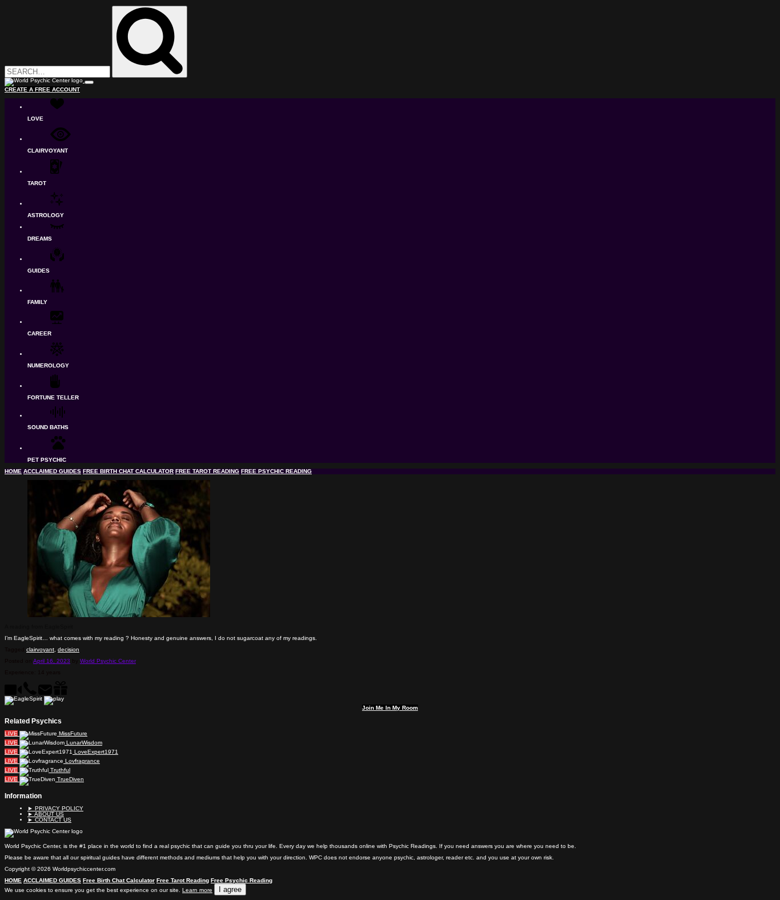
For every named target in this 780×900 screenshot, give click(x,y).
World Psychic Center (108, 661)
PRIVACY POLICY (55, 808)
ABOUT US (45, 814)
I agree (230, 889)
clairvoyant (40, 649)
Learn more (197, 890)
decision (68, 649)
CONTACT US (49, 820)
